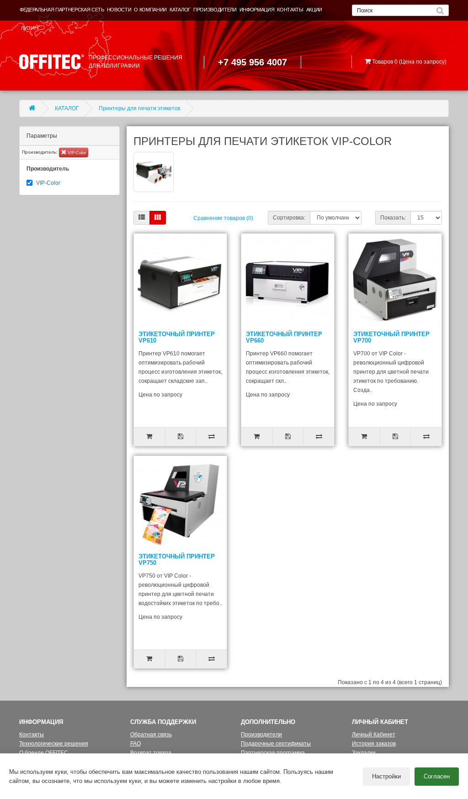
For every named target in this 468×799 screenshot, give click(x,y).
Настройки (386, 776)
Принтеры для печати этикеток (139, 108)
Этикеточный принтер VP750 (176, 559)
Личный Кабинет (373, 734)
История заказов (374, 743)
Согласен (437, 776)
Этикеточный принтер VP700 (391, 337)
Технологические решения (53, 743)
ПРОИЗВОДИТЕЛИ (215, 9)
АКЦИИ (314, 9)
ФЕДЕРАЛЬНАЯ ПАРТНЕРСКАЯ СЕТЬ (62, 9)
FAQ (135, 743)
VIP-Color (76, 152)
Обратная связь (151, 734)
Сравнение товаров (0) (223, 218)
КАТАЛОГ (180, 9)
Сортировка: (289, 217)
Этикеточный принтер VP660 (284, 337)
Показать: (393, 217)
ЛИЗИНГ (30, 28)
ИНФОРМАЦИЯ (257, 9)
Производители (261, 734)
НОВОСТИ (119, 9)
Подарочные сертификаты (276, 743)
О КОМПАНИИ (150, 9)
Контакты (31, 734)
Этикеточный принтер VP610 (176, 337)
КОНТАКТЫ (290, 9)
